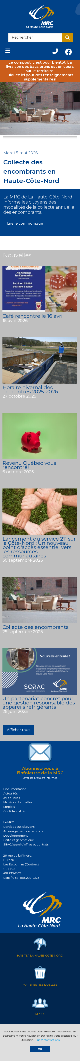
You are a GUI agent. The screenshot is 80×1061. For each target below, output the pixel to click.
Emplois (9, 806)
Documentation (14, 789)
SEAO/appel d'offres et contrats (25, 844)
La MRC (8, 822)
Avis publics (11, 798)
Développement (15, 835)
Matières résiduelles (17, 802)
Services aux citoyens (18, 826)
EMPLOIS (40, 1014)
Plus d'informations (47, 1039)
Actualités (10, 793)
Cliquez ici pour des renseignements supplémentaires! (40, 77)
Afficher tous (18, 730)
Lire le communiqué (25, 223)
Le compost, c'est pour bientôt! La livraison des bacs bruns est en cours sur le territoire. (40, 66)
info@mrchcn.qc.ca (17, 882)
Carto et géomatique (18, 840)
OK (40, 1049)
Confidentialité (14, 811)
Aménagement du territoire (23, 831)
